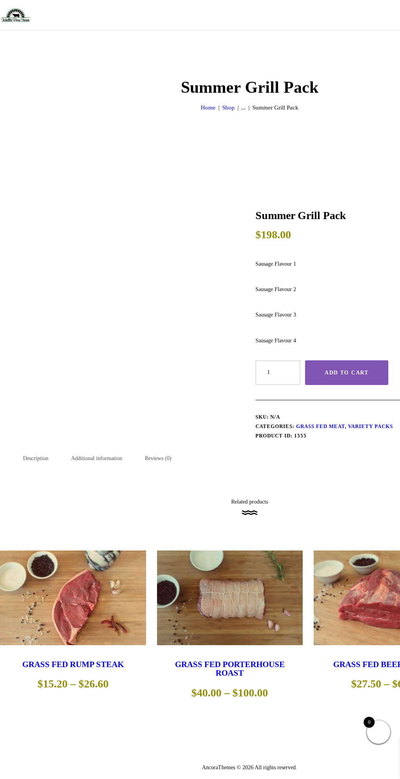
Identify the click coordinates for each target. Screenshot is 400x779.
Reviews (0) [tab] (158, 458)
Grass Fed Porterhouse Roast (230, 668)
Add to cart (346, 373)
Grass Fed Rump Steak (73, 664)
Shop (228, 107)
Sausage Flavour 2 (275, 289)
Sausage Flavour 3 (275, 315)
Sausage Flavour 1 (275, 264)
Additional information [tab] (96, 458)
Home (208, 107)
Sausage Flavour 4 (275, 341)
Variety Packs (370, 426)
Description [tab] (35, 458)
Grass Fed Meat (320, 426)
